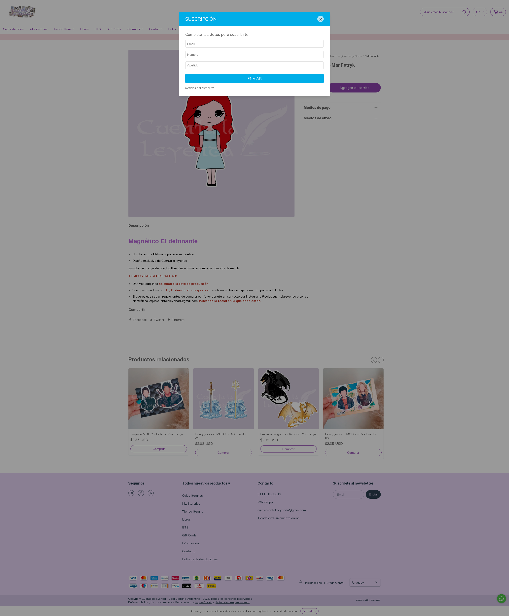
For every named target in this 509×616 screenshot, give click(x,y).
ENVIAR (254, 78)
